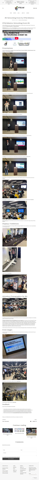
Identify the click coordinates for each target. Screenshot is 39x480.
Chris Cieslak (4, 199)
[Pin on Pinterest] (33, 421)
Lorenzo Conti (4, 93)
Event (3, 421)
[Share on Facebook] (30, 421)
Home (14, 465)
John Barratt (4, 156)
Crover (15, 50)
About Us (15, 470)
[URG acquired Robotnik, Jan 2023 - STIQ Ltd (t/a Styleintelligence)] (7, 430)
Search (21, 465)
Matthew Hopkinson (5, 220)
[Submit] (35, 473)
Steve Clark (4, 177)
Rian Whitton (9, 273)
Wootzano (22, 50)
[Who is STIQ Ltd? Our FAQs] (19, 430)
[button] (36, 421)
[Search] (3, 8)
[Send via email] (34, 421)
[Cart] (36, 8)
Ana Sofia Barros (4, 72)
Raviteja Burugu (4, 135)
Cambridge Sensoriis (30, 50)
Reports (14, 467)
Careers (14, 471)
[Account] (34, 8)
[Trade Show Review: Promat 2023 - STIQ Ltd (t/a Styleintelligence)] (31, 432)
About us (22, 467)
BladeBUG (25, 50)
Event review (7, 421)
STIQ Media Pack (23, 468)
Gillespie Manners (16, 26)
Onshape (7, 26)
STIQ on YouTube (5, 472)
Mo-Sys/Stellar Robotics (9, 51)
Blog (14, 468)
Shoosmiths (10, 26)
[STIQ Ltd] (19, 8)
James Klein (14, 402)
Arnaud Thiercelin (18, 50)
